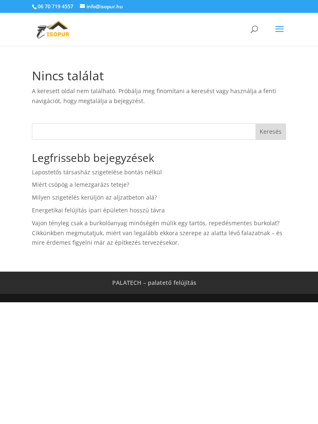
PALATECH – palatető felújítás (154, 283)
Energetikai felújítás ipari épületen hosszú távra (98, 210)
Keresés (271, 131)
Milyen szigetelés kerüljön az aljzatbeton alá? (94, 197)
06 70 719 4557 (55, 6)
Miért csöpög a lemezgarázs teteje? (80, 184)
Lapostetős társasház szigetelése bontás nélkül (97, 172)
